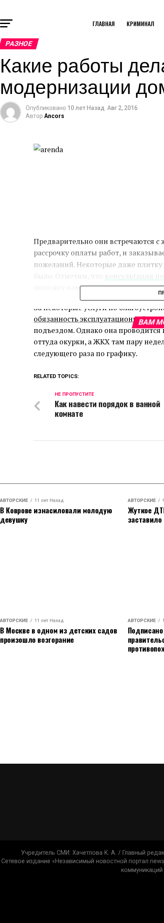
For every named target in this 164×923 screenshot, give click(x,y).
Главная (104, 23)
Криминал (140, 23)
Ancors (54, 116)
